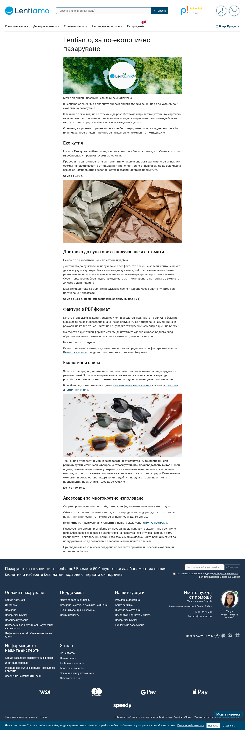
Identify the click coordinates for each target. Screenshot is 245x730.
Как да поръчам (15, 600)
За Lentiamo (67, 653)
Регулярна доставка (127, 600)
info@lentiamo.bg (202, 615)
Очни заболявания (16, 662)
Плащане (10, 610)
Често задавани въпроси (75, 600)
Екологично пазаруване (129, 625)
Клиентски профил (75, 352)
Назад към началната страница (21, 716)
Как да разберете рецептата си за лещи (29, 657)
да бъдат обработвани (226, 573)
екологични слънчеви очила (132, 385)
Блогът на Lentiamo (72, 668)
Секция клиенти (69, 615)
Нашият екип (68, 658)
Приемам (213, 725)
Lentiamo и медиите (72, 663)
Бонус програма (156, 522)
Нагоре (44, 716)
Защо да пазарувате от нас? (77, 673)
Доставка (11, 605)
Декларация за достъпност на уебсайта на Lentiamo (29, 626)
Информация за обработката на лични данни (28, 634)
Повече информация (190, 725)
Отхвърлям (229, 725)
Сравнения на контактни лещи (23, 676)
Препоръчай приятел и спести (133, 615)
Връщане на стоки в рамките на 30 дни (83, 605)
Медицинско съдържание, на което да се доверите (30, 669)
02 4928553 (205, 611)
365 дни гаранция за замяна (77, 610)
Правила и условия (16, 620)
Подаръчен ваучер (16, 615)
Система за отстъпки (127, 610)
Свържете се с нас (71, 678)
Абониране (232, 567)
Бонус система (124, 605)
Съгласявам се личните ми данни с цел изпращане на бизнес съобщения (208, 575)
